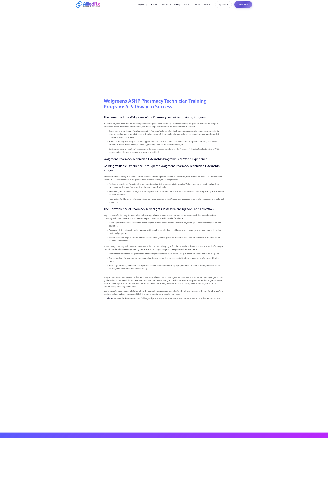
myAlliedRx (223, 4)
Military (177, 4)
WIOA (186, 4)
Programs (142, 4)
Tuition (155, 4)
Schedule (166, 4)
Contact (197, 4)
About (208, 4)
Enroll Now (243, 4)
